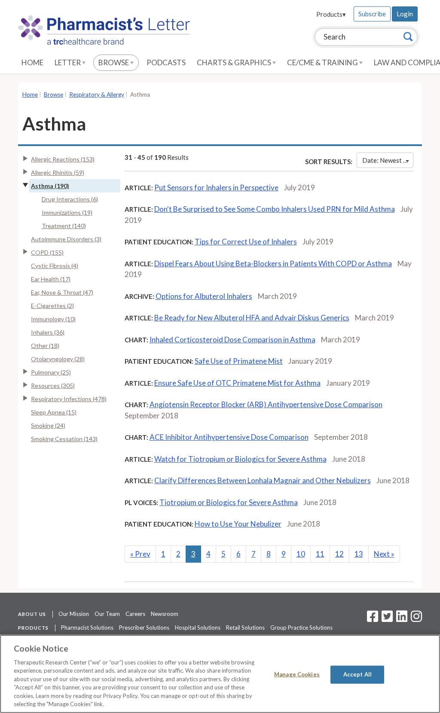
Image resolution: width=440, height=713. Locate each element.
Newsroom (164, 613)
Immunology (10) (53, 319)
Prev (140, 553)
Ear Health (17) (50, 279)
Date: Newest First (387, 160)
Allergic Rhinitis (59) (57, 172)
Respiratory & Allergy (96, 94)
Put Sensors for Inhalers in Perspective (216, 187)
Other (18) (45, 345)
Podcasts (166, 62)
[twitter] (386, 618)
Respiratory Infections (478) (69, 398)
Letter (68, 62)
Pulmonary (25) (51, 372)
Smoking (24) (48, 425)
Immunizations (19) (67, 212)
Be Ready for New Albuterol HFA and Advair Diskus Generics (251, 317)
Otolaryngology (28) (58, 359)
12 (339, 553)
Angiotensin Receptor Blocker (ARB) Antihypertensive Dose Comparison (266, 404)
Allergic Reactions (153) (63, 159)
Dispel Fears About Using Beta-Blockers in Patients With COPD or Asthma (273, 263)
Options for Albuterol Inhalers (204, 296)
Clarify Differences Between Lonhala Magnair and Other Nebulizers (262, 480)
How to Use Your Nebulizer (238, 523)
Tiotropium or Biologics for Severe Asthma (228, 502)
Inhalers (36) (47, 332)
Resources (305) (53, 385)
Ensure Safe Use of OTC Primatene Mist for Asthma (237, 382)
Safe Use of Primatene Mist (239, 361)
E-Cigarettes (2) (52, 305)
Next (384, 553)
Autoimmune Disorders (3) (66, 239)
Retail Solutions (245, 627)
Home (32, 62)
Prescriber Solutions (144, 627)
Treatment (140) (64, 225)
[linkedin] (401, 618)
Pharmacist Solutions (87, 627)
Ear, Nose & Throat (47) (62, 292)
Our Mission (73, 613)
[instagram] (416, 618)
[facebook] (372, 618)
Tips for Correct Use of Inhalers (246, 241)
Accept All (357, 674)
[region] (220, 674)
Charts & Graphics (234, 62)
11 (320, 553)
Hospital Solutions (197, 627)
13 (358, 553)
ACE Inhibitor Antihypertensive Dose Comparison (229, 437)
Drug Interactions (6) (70, 199)
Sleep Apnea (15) (53, 412)
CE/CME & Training (323, 62)
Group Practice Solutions (301, 627)
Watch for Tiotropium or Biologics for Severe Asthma (240, 458)
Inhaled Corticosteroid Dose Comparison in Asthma (232, 339)
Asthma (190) (50, 185)
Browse (114, 62)
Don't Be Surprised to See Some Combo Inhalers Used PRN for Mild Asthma (274, 208)
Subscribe (372, 14)
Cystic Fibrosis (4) (54, 265)
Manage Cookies (297, 674)
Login (405, 14)
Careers (135, 613)
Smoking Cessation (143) (64, 438)
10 (300, 553)
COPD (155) (47, 252)
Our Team (107, 613)
